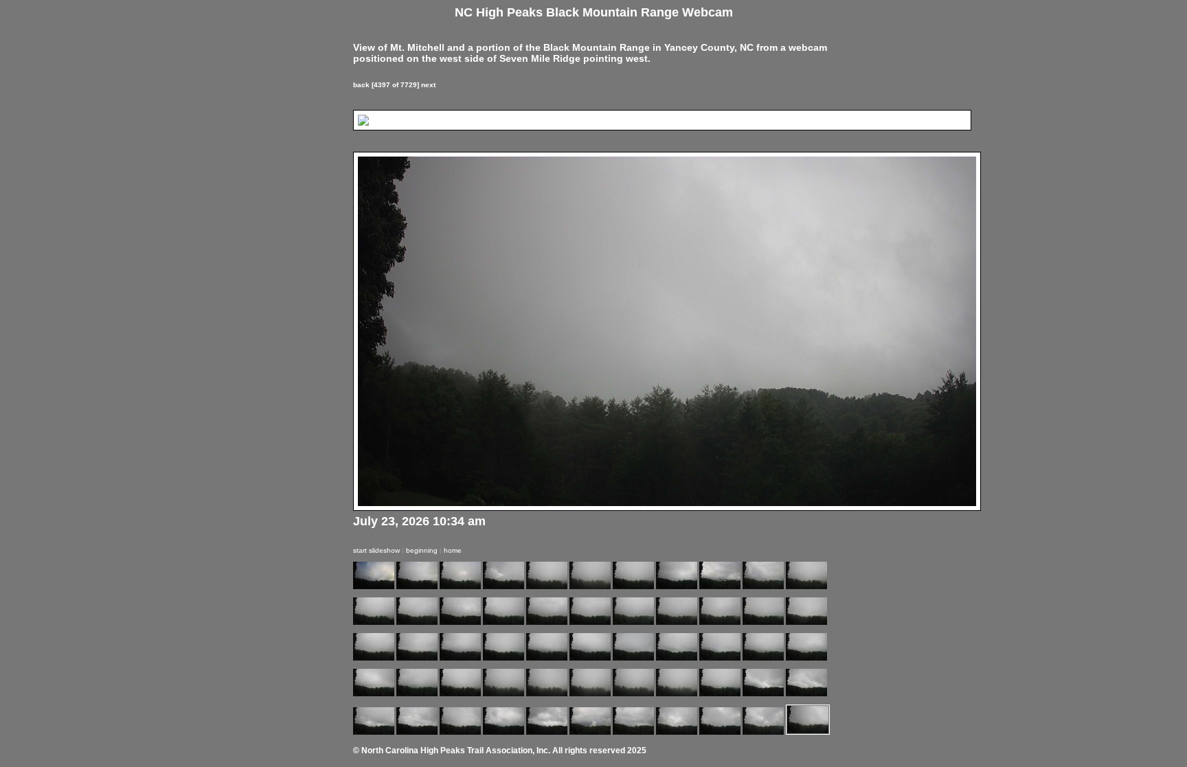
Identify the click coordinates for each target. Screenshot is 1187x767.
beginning (422, 550)
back (361, 85)
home (453, 550)
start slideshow (376, 550)
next (428, 85)
